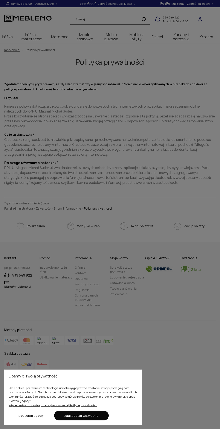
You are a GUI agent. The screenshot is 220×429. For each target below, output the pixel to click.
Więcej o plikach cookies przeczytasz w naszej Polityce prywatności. (53, 405)
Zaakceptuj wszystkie (81, 416)
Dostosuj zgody (31, 416)
